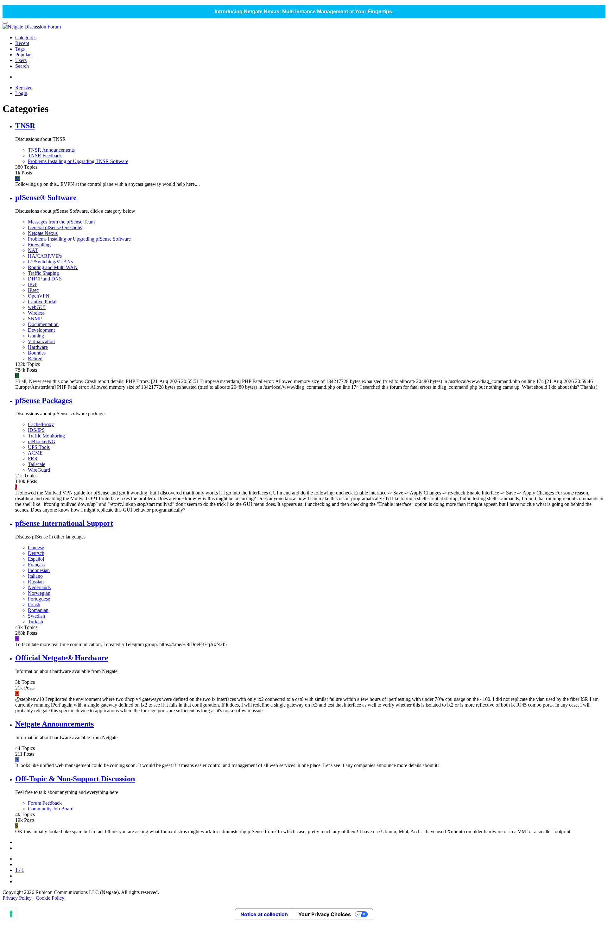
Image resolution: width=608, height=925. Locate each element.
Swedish (36, 616)
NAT (33, 250)
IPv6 (32, 284)
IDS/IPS (36, 430)
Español (36, 559)
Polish (34, 604)
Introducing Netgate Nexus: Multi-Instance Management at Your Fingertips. (304, 11)
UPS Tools (39, 447)
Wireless (36, 313)
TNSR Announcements (51, 150)
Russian (36, 581)
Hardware (38, 347)
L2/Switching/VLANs (50, 261)
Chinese (36, 547)
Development (41, 330)
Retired (35, 358)
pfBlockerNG (41, 441)
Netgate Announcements (54, 724)
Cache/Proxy (41, 424)
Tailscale (36, 464)
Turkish (35, 621)
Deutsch (36, 553)
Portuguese (39, 598)
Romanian (38, 610)
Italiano (35, 576)
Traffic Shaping (43, 273)
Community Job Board (50, 808)
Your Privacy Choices (324, 914)
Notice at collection (264, 914)
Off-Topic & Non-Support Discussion (75, 779)
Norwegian (39, 593)
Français (36, 564)
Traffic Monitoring (46, 435)
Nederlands (39, 587)
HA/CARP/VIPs (45, 256)
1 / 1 (19, 870)
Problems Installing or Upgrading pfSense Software (79, 239)
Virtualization (41, 341)
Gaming (36, 335)
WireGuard (39, 470)
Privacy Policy (17, 898)
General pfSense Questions (55, 227)
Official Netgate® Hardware (61, 658)
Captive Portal (42, 301)
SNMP (35, 318)
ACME (35, 453)
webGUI (37, 307)
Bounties (37, 353)
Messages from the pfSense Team (61, 221)
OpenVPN (38, 296)
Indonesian (39, 570)
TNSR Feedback (45, 155)
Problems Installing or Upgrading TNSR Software (78, 161)
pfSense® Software (46, 197)
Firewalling (39, 244)
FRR (33, 458)
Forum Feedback (45, 803)
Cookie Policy (50, 898)
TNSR (25, 126)
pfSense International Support (64, 523)
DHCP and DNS (45, 278)
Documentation (43, 324)
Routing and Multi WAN (53, 267)
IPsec (33, 290)
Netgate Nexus (43, 233)
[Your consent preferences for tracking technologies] (11, 914)
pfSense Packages (43, 400)
